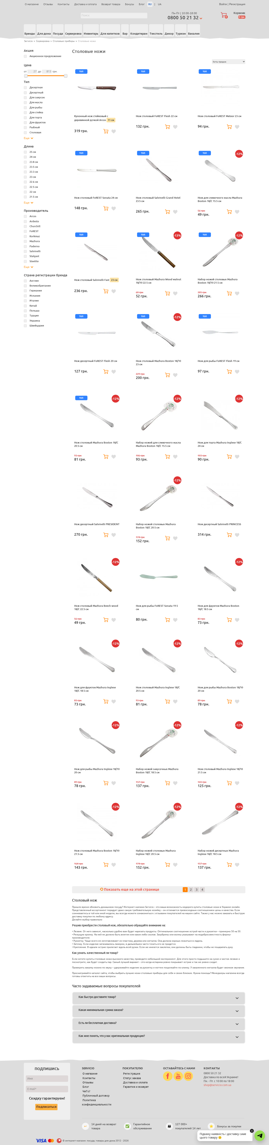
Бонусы (129, 4)
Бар (124, 34)
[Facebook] (168, 1076)
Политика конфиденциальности (96, 1102)
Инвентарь (91, 34)
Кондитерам (138, 34)
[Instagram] (188, 1076)
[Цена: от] (26, 75)
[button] (259, 1135)
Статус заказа (132, 1078)
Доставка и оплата (85, 4)
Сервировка (73, 34)
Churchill (35, 226)
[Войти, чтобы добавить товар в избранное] (113, 131)
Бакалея (193, 34)
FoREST (34, 231)
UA (159, 4)
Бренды (29, 34)
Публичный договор (96, 1095)
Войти (223, 4)
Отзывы (48, 4)
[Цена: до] (65, 75)
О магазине (32, 4)
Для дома (44, 34)
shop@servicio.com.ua (217, 1085)
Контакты (64, 4)
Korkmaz (35, 236)
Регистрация (237, 4)
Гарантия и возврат (136, 1087)
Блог (142, 4)
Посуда (58, 34)
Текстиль (156, 34)
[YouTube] (178, 1076)
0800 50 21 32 (183, 18)
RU (150, 4)
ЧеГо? (86, 1091)
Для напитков (110, 34)
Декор (169, 34)
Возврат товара (110, 4)
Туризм (181, 34)
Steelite (34, 261)
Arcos (33, 216)
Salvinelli (35, 251)
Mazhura (35, 241)
